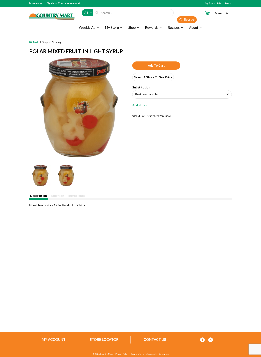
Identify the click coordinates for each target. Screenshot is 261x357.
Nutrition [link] (57, 196)
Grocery (56, 42)
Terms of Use (137, 354)
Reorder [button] (189, 19)
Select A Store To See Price (153, 77)
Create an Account (69, 3)
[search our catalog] (97, 12)
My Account (36, 3)
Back (35, 42)
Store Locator (104, 339)
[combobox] (87, 12)
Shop (45, 42)
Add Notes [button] (139, 105)
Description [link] (38, 196)
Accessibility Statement (157, 354)
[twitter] (210, 340)
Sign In (51, 3)
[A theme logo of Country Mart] (52, 10)
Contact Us (155, 339)
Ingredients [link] (76, 196)
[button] (40, 175)
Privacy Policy (121, 354)
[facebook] (202, 340)
